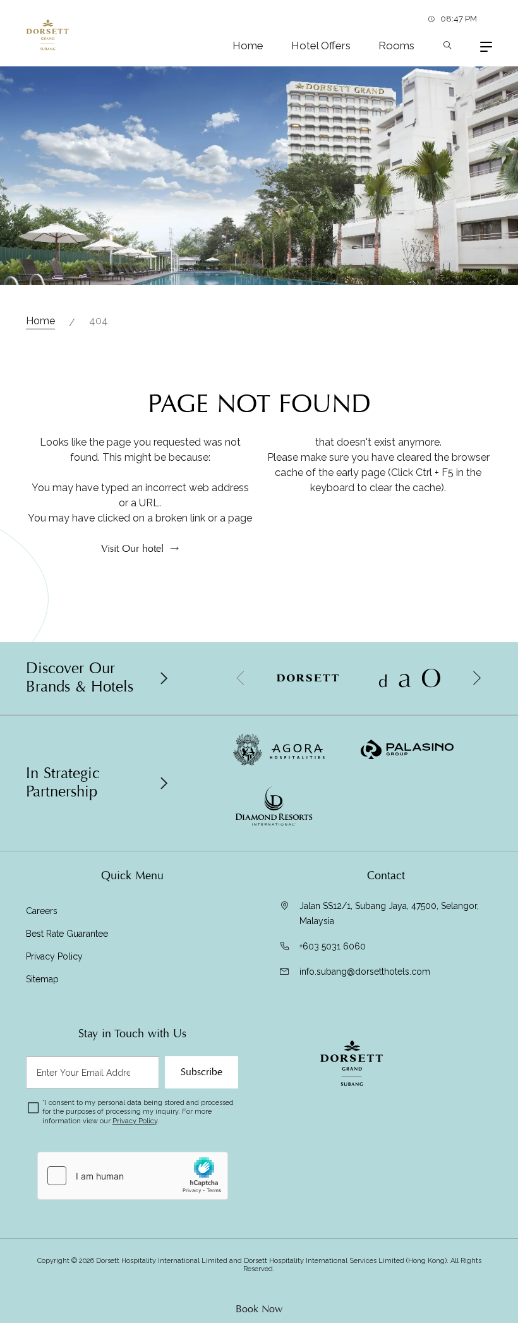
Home (247, 45)
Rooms (396, 45)
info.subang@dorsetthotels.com (364, 971)
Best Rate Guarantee (67, 934)
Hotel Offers (321, 45)
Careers (41, 911)
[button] (476, 678)
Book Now (259, 1309)
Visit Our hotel (132, 548)
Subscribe (201, 1072)
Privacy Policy (54, 956)
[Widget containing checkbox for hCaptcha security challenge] (132, 1176)
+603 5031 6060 (332, 946)
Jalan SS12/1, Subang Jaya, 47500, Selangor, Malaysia (389, 913)
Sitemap (42, 979)
